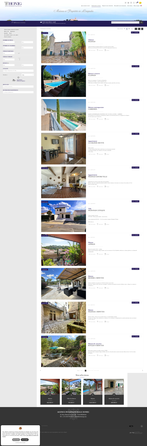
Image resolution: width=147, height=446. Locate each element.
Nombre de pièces (8, 40)
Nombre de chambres (9, 45)
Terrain (10, 33)
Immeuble (6, 33)
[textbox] (18, 71)
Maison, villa (6, 31)
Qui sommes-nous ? (85, 5)
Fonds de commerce (7, 36)
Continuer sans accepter (20, 442)
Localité (5, 68)
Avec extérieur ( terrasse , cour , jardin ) (11, 34)
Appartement (12, 31)
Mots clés (6, 84)
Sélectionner (101, 50)
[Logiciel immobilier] (132, 433)
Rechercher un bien (96, 5)
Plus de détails (92, 50)
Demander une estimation (120, 5)
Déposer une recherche (107, 5)
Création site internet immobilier (139, 432)
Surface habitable (8, 51)
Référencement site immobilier (138, 433)
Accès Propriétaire (45, 425)
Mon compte (137, 5)
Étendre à (5, 74)
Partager (107, 50)
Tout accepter (25, 439)
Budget (5, 63)
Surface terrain (7, 56)
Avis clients (129, 5)
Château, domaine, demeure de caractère (11, 29)
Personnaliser (16, 439)
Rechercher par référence (10, 90)
